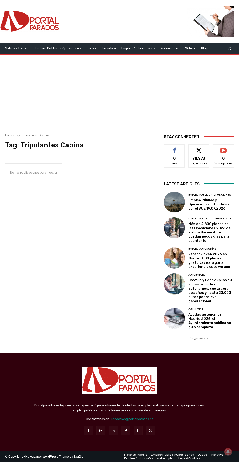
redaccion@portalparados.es (132, 419)
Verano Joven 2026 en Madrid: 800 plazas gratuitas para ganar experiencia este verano (209, 260)
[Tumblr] (138, 430)
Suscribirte (223, 148)
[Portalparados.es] (30, 21)
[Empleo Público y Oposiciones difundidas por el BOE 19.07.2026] (174, 202)
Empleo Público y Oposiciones (209, 194)
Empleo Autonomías (202, 248)
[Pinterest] (125, 430)
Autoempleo (197, 274)
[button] (229, 48)
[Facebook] (88, 430)
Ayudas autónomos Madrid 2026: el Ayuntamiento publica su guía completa (209, 320)
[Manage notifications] (228, 451)
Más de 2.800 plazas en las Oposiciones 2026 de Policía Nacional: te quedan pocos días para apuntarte (209, 232)
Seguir (199, 148)
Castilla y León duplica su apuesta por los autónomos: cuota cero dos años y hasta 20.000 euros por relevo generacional (210, 290)
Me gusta (174, 148)
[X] (150, 430)
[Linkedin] (113, 430)
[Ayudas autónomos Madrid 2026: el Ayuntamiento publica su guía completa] (174, 318)
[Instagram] (100, 430)
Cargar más (197, 338)
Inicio (8, 135)
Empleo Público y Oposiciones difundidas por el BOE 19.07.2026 (208, 204)
